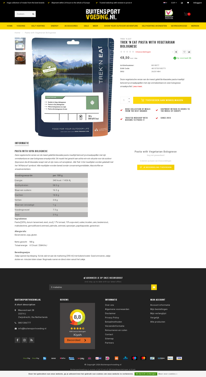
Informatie (22, 143)
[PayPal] (170, 358)
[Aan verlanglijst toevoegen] (184, 52)
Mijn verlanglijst (158, 313)
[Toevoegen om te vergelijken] (189, 52)
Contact (109, 334)
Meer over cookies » (167, 374)
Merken (195, 26)
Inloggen (197, 3)
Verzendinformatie (114, 326)
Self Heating (38, 26)
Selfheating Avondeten (154, 26)
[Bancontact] (152, 358)
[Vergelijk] (182, 3)
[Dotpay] (80, 358)
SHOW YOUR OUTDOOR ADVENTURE (121, 26)
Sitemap (109, 339)
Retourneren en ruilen (116, 330)
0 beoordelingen (143, 52)
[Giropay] (98, 358)
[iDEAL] (107, 358)
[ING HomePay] (116, 358)
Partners (109, 343)
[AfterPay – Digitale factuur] (35, 358)
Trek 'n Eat (125, 39)
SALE (86, 26)
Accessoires (71, 26)
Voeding (21, 26)
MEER (95, 26)
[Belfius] (62, 358)
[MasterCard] (143, 358)
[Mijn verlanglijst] (188, 3)
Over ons (109, 305)
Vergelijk (154, 318)
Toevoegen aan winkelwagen (164, 100)
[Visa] (179, 358)
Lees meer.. (138, 86)
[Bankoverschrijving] (53, 358)
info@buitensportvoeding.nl (32, 328)
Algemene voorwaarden (117, 309)
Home (10, 26)
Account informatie (160, 305)
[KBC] (125, 358)
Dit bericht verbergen (146, 374)
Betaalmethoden (113, 322)
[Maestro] (134, 358)
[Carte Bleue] (71, 358)
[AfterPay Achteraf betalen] (26, 358)
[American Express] (44, 358)
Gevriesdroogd (179, 26)
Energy (54, 26)
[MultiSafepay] (161, 358)
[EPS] (89, 358)
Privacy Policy (112, 318)
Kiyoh (133, 369)
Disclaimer (110, 313)
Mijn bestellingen (159, 309)
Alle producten (157, 322)
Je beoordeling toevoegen (157, 167)
